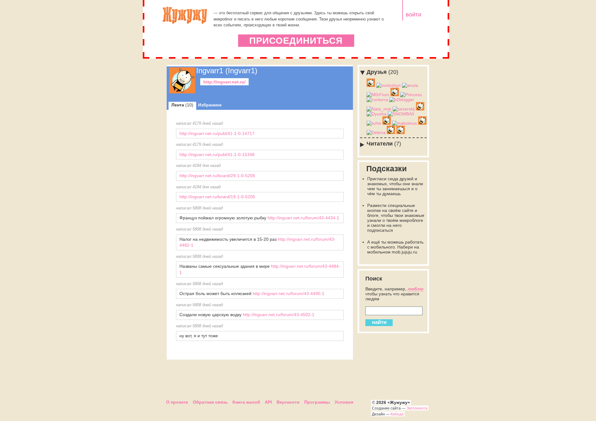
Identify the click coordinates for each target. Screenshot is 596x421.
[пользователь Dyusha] (376, 113)
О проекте (177, 402)
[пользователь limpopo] (420, 108)
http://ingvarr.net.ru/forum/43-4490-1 (288, 293)
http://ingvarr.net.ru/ (224, 81)
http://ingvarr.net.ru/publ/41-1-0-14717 (217, 133)
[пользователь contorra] (377, 99)
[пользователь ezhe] (374, 123)
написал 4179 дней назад (199, 123)
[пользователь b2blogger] (401, 99)
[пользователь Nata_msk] (379, 108)
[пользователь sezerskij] (404, 108)
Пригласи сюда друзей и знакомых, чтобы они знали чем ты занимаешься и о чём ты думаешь (395, 186)
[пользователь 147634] (422, 123)
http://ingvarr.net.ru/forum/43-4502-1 (278, 314)
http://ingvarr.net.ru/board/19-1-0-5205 (217, 196)
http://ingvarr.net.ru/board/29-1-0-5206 (217, 175)
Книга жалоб (246, 402)
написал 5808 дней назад (199, 208)
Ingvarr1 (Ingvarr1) (226, 70)
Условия (344, 402)
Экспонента (416, 408)
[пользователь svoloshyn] (388, 85)
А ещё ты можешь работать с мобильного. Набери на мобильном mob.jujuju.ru (395, 247)
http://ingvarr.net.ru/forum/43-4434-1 (303, 217)
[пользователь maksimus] (404, 123)
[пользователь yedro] (391, 132)
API (268, 402)
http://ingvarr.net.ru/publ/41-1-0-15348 (217, 154)
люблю (415, 288)
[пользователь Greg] (371, 85)
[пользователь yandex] (395, 94)
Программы (317, 402)
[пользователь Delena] (376, 132)
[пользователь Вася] (386, 123)
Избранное (210, 104)
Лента (182, 104)
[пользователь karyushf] (400, 132)
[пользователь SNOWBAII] (401, 113)
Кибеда (397, 414)
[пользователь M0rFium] (378, 94)
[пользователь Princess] (411, 94)
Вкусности (288, 402)
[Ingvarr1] (182, 91)
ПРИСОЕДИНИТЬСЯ (296, 41)
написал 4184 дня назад (198, 165)
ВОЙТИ (413, 14)
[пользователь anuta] (410, 85)
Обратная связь (210, 402)
